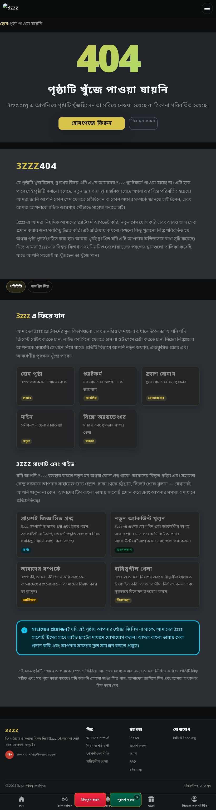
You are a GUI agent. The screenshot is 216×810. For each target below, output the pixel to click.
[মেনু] (207, 8)
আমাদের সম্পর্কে (97, 738)
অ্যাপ (133, 754)
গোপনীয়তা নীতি (97, 754)
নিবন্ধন (134, 738)
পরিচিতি (16, 286)
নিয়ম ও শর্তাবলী (97, 746)
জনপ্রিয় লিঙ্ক (40, 286)
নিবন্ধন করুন (143, 121)
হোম (4, 24)
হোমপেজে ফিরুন (91, 123)
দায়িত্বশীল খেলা (97, 761)
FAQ (133, 761)
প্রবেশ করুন (138, 746)
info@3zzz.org (184, 738)
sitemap (136, 769)
